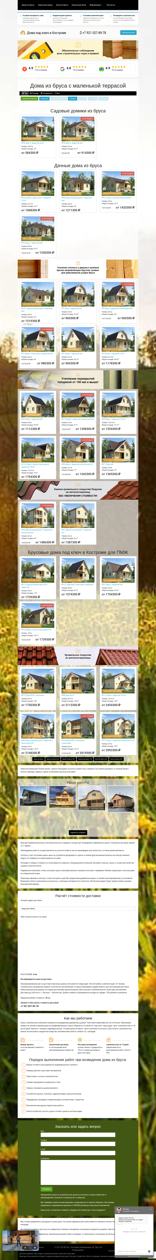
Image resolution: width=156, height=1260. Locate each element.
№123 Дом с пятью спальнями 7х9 (36, 630)
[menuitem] (28, 5)
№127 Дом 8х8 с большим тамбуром (77, 584)
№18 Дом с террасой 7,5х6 (113, 354)
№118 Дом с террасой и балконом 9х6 (78, 419)
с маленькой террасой (29, 98)
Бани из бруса (62, 5)
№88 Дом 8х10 (68, 695)
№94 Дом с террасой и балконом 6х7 (77, 464)
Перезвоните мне (128, 33)
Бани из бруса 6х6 (101, 759)
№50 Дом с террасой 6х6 (72, 143)
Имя (42, 1131)
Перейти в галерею (77, 833)
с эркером (72, 98)
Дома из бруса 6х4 (53, 759)
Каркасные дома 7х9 (85, 759)
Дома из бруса (28, 5)
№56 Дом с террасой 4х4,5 (32, 143)
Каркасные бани (79, 5)
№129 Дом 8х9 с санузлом (32, 695)
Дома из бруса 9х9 (68, 759)
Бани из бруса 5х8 (116, 759)
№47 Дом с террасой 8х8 (31, 243)
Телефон (44, 1140)
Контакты (111, 5)
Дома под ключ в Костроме (46, 33)
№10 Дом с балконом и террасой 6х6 (37, 354)
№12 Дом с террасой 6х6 (72, 354)
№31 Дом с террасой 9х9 (112, 584)
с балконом (44, 98)
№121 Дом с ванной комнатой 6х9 (116, 198)
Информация (95, 5)
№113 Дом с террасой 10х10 (114, 695)
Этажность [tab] (47, 93)
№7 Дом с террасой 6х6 (72, 308)
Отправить (46, 1189)
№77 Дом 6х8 (107, 464)
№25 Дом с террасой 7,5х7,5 (114, 419)
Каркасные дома (45, 5)
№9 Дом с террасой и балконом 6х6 (117, 308)
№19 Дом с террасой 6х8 (31, 419)
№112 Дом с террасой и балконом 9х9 (118, 740)
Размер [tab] (35, 93)
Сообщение (45, 1158)
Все (58, 93)
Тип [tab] (26, 93)
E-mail (43, 1149)
